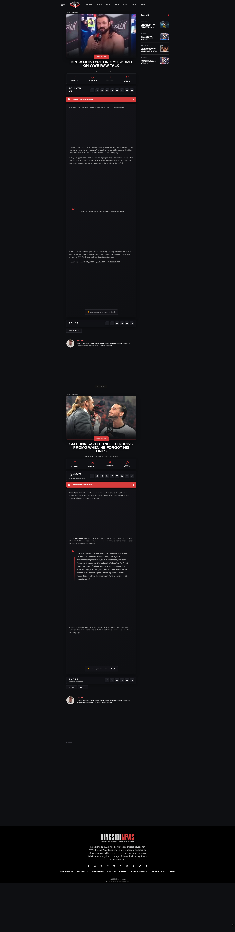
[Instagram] (122, 90)
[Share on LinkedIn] (117, 323)
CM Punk (71, 687)
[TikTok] (140, 866)
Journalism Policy (140, 871)
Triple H (83, 687)
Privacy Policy (159, 871)
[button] (150, 4)
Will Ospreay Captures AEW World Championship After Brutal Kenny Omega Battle (147, 38)
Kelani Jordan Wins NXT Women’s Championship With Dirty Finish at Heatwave (149, 50)
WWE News (75, 12)
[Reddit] (132, 90)
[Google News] (102, 90)
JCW (134, 4)
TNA (117, 4)
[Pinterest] (112, 90)
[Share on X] (112, 323)
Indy (143, 4)
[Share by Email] (132, 323)
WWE (99, 4)
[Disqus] (101, 773)
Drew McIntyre (74, 330)
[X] (97, 90)
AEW (108, 4)
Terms (172, 871)
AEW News (144, 33)
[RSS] (146, 866)
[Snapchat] (127, 90)
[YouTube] (117, 90)
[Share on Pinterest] (122, 323)
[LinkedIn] (107, 90)
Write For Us (82, 871)
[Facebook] (92, 90)
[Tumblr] (120, 866)
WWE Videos (145, 21)
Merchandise (98, 871)
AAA (125, 4)
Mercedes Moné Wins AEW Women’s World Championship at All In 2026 (148, 62)
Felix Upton (89, 71)
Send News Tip (66, 871)
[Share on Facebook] (107, 323)
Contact (123, 871)
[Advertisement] (83, 235)
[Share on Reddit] (127, 323)
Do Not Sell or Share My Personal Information (117, 881)
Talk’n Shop (78, 538)
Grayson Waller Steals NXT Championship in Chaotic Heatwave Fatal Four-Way (148, 26)
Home (89, 4)
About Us (111, 871)
